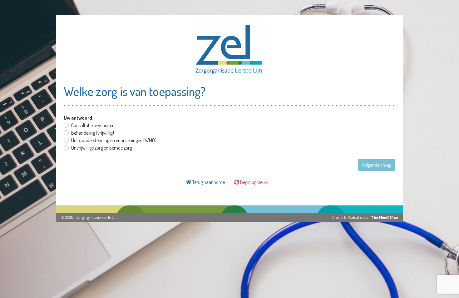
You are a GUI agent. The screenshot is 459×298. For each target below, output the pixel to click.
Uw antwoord (78, 118)
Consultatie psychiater (92, 125)
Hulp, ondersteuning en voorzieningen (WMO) (113, 140)
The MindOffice (384, 217)
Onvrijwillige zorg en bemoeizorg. (102, 148)
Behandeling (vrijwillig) (92, 133)
